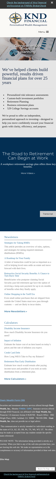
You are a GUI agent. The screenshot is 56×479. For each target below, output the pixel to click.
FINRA (22, 408)
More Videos (28, 173)
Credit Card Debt (12, 352)
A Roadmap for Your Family (17, 258)
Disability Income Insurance (17, 328)
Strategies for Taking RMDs (17, 243)
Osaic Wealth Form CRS (12, 400)
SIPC (29, 408)
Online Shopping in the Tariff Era (19, 294)
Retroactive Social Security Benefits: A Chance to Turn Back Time (26, 274)
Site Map (4, 459)
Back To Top (44, 469)
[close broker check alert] (52, 2)
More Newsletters (15, 311)
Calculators (11, 322)
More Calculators (15, 379)
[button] (43, 31)
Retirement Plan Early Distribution (20, 361)
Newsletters (11, 237)
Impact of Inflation (12, 340)
